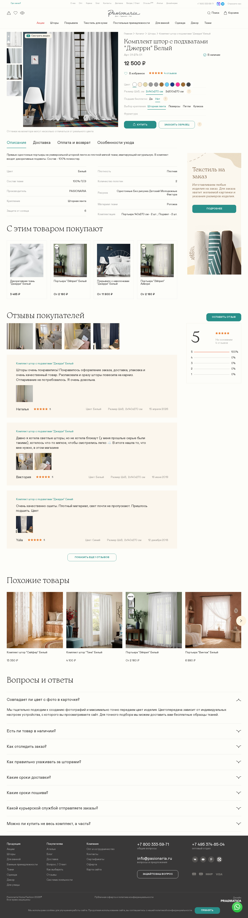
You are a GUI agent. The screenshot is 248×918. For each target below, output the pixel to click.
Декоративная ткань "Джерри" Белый (22, 282)
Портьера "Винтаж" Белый (201, 652)
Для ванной (162, 23)
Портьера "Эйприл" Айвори (152, 282)
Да (151, 99)
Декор (195, 23)
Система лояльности (60, 879)
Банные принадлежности (22, 864)
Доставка (119, 3)
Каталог (140, 34)
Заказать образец (176, 125)
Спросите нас (234, 4)
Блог (98, 3)
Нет (157, 99)
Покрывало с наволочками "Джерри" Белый (113, 282)
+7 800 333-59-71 (205, 4)
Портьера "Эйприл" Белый (70, 281)
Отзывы (148, 3)
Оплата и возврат (74, 143)
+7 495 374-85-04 (208, 845)
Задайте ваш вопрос (158, 874)
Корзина (233, 12)
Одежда (180, 23)
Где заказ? (16, 3)
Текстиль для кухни (95, 23)
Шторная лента (156, 106)
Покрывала (71, 23)
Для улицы (13, 885)
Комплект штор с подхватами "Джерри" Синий (44, 499)
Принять (207, 910)
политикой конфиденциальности (173, 910)
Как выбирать (55, 869)
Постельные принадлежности (131, 23)
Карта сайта (94, 869)
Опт (80, 3)
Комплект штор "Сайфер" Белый (27, 652)
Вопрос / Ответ (133, 3)
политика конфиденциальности (136, 897)
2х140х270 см (154, 91)
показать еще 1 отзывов (92, 557)
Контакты (107, 3)
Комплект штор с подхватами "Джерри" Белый (44, 363)
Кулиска (198, 106)
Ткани (207, 23)
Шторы (54, 23)
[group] (134, 84)
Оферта (92, 864)
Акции (40, 23)
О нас (73, 3)
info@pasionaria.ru (154, 859)
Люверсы (174, 106)
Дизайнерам (171, 3)
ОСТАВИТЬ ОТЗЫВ (224, 317)
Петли (187, 106)
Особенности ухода (115, 143)
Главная (128, 34)
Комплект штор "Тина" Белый (84, 652)
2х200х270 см (175, 91)
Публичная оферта (105, 897)
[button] (7, 268)
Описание (16, 143)
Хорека (89, 3)
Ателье (160, 3)
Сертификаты (95, 859)
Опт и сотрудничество (101, 849)
